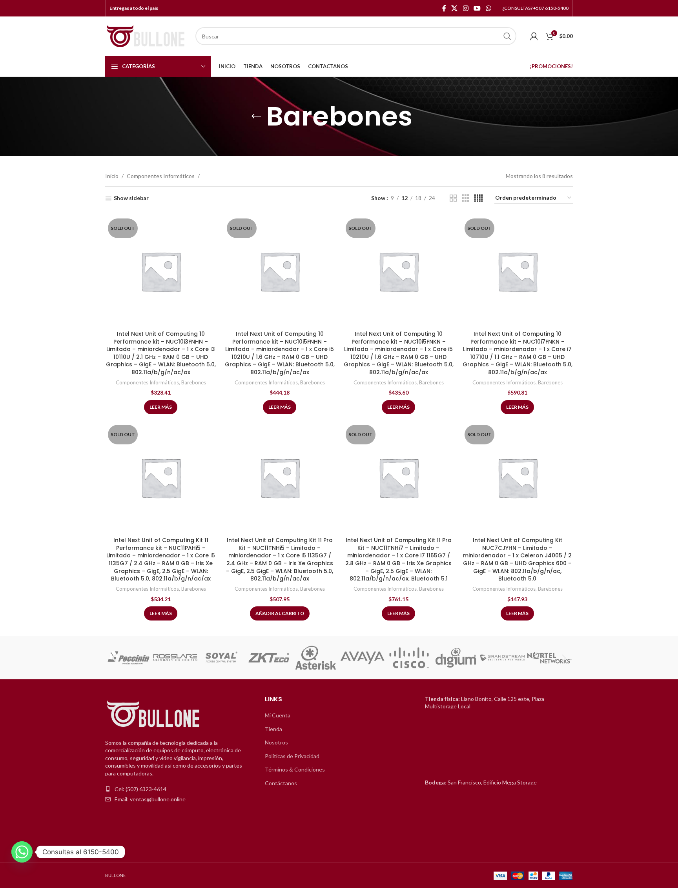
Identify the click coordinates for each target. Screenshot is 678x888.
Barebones (193, 382)
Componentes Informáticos (161, 176)
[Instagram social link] (465, 8)
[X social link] (454, 8)
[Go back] (256, 116)
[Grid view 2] (453, 198)
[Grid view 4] (478, 198)
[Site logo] (146, 35)
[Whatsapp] (22, 852)
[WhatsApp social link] (488, 8)
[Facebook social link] (444, 8)
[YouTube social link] (477, 8)
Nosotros (276, 742)
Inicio (111, 176)
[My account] (534, 36)
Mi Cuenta (277, 715)
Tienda (273, 729)
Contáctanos (281, 783)
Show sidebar (131, 198)
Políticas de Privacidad (292, 756)
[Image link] (154, 714)
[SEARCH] (507, 36)
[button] (114, 658)
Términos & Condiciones (295, 769)
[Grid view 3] (465, 198)
